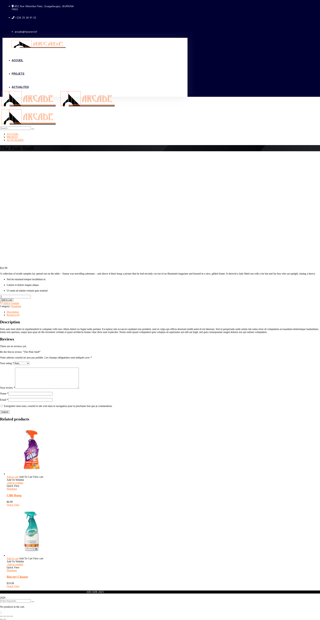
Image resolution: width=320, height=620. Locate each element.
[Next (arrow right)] (4, 619)
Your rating (7, 363)
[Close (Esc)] (1, 616)
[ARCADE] (29, 106)
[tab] (163, 311)
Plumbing (16, 306)
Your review (7, 387)
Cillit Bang (14, 495)
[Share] (4, 616)
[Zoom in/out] (11, 616)
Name (4, 393)
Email (4, 399)
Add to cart (6, 300)
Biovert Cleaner (17, 577)
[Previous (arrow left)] (1, 619)
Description (13, 311)
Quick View (13, 504)
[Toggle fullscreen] (8, 616)
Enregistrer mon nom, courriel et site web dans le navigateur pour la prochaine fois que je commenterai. (58, 406)
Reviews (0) (13, 314)
